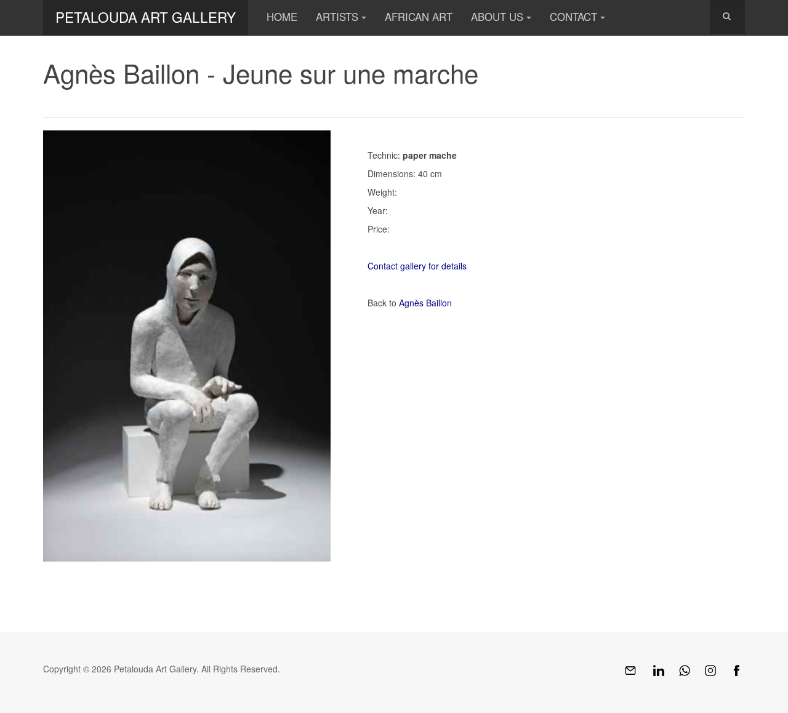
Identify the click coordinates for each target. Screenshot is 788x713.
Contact (573, 16)
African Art (418, 16)
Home (282, 16)
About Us (497, 16)
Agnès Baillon (425, 303)
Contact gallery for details (417, 266)
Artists (337, 16)
